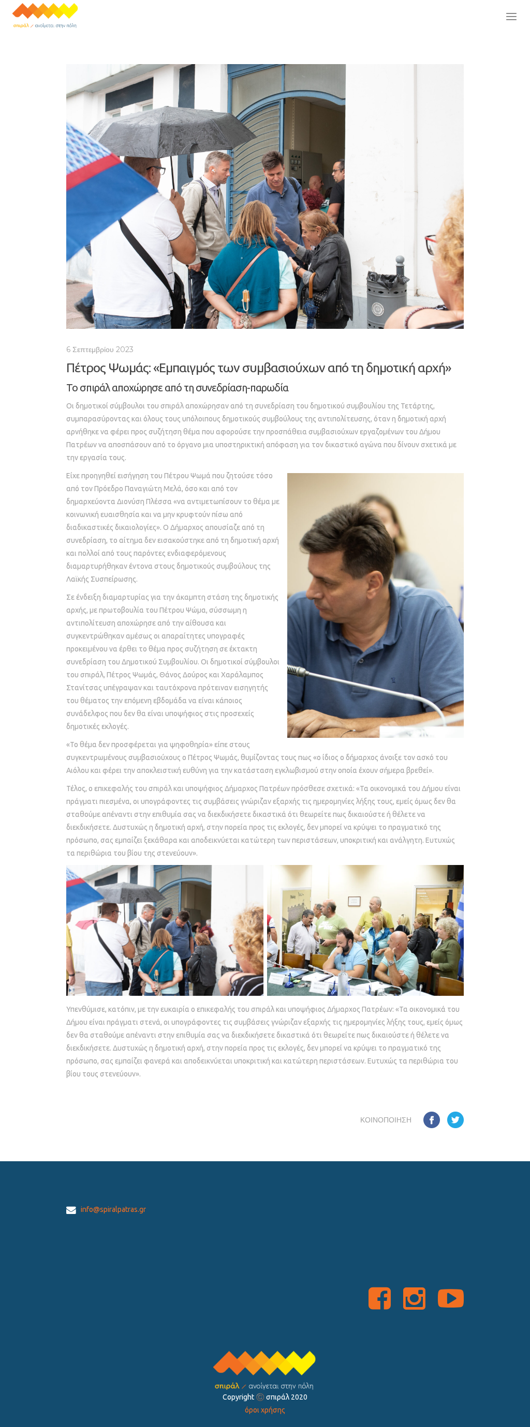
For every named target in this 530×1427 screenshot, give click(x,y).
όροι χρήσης (265, 1410)
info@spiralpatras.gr (113, 1209)
